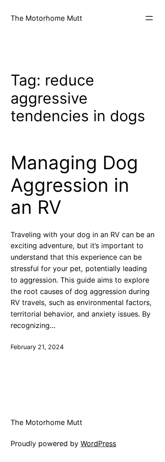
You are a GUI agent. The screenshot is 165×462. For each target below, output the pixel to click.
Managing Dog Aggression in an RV (74, 185)
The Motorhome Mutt (46, 18)
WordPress (98, 443)
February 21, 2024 (37, 346)
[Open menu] (149, 18)
